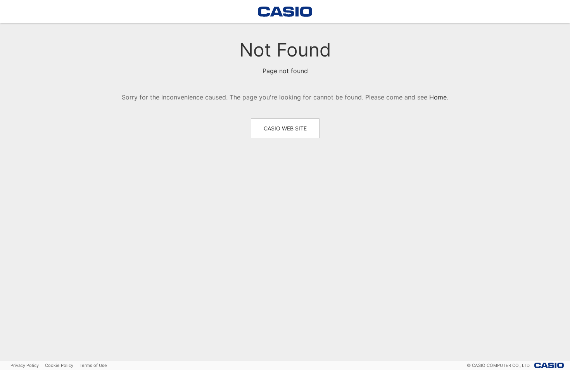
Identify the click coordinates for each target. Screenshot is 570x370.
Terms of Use (93, 365)
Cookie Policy (59, 365)
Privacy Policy (24, 365)
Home (438, 97)
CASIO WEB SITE (285, 128)
